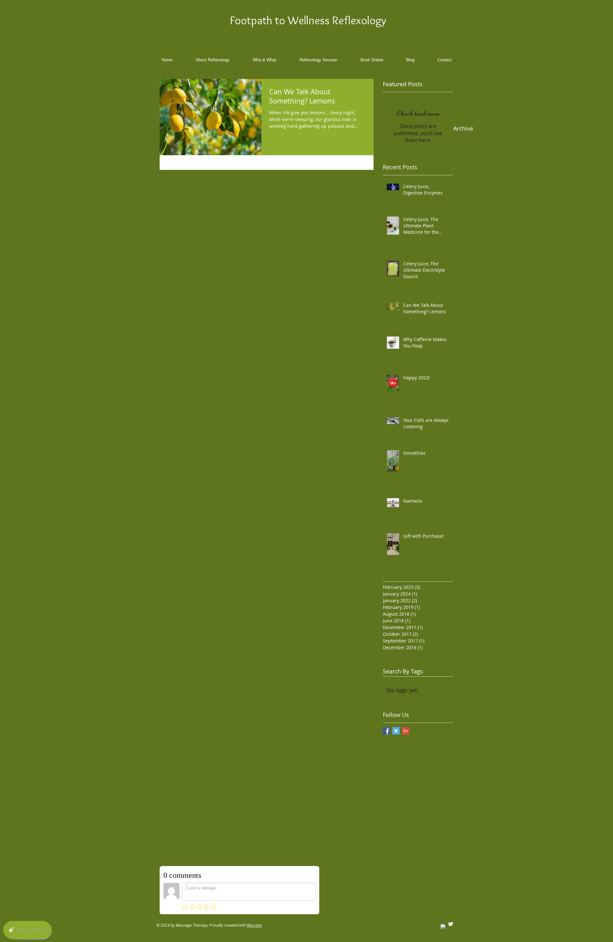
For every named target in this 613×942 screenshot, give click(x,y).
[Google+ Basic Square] (405, 730)
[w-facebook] (444, 927)
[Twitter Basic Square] (396, 730)
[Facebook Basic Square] (386, 730)
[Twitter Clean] (451, 924)
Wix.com (254, 925)
